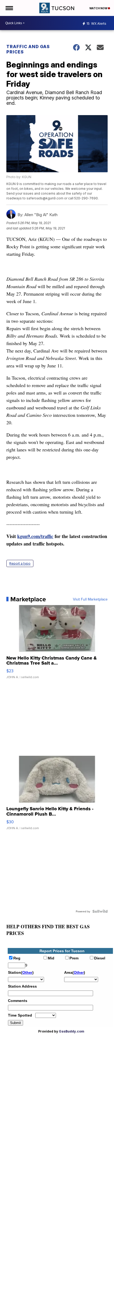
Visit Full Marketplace (90, 599)
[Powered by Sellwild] (100, 911)
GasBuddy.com (71, 1031)
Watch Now (98, 8)
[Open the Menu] (9, 8)
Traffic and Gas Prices (28, 49)
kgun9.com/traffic (35, 536)
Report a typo (19, 563)
